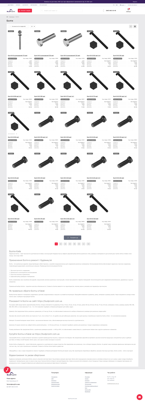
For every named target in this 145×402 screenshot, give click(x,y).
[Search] (42, 10)
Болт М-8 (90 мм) (118, 55)
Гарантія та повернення (90, 382)
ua (116, 5)
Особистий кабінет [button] (132, 5)
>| (88, 244)
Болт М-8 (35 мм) (13, 178)
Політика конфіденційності (91, 386)
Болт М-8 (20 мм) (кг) (93, 178)
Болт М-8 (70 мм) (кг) (67, 96)
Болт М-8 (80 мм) (39, 96)
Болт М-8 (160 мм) (13, 218)
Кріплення (11, 16)
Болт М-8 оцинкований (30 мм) (70, 55)
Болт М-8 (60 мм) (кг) (120, 96)
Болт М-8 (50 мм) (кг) (41, 137)
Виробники (34, 5)
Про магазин (43, 5)
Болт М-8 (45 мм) (66, 137)
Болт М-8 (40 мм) (92, 137)
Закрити (135, 1)
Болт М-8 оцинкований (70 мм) (17, 55)
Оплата (18, 5)
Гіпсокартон (54, 376)
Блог (86, 388)
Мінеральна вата (55, 384)
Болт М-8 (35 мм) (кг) (120, 137)
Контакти (25, 5)
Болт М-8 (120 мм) (92, 218)
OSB (52, 378)
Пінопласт (53, 380)
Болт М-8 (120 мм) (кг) (68, 218)
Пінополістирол (55, 382)
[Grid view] (135, 26)
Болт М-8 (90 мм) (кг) (93, 55)
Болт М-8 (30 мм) (39, 178)
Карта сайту (88, 389)
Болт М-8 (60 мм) (13, 137)
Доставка (10, 5)
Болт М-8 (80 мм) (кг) (14, 96)
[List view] (130, 26)
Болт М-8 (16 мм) (39, 218)
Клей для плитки (55, 386)
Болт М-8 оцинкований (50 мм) (44, 55)
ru (114, 5)
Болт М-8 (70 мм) (92, 96)
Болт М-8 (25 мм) (66, 178)
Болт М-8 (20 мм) (118, 178)
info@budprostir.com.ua (113, 383)
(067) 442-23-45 (111, 10)
